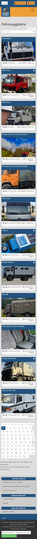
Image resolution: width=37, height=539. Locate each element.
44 (12, 442)
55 (28, 446)
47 (25, 442)
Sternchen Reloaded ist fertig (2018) (16, 486)
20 (11, 432)
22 (19, 432)
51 (12, 446)
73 (3, 456)
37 (16, 439)
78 (24, 456)
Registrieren (21, 3)
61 (20, 449)
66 (8, 453)
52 (16, 446)
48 (29, 442)
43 (8, 442)
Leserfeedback (8, 499)
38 (20, 439)
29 (16, 435)
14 (18, 428)
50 (8, 446)
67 (12, 453)
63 (28, 449)
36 (12, 439)
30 (20, 435)
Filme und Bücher (10, 490)
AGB (4, 518)
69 (20, 453)
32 (28, 435)
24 (27, 432)
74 (7, 456)
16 (26, 428)
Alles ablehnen (9, 532)
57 (3, 449)
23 (23, 432)
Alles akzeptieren (10, 536)
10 (3, 428)
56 (32, 446)
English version (8, 512)
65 (3, 453)
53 (20, 446)
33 (32, 435)
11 (7, 428)
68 (16, 453)
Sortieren (31, 28)
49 (4, 446)
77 (20, 456)
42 (3, 442)
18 (3, 432)
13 (14, 428)
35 (8, 439)
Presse (5, 503)
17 (30, 428)
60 (16, 449)
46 (21, 442)
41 (33, 439)
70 (25, 453)
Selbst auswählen (24, 532)
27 (7, 435)
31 (24, 435)
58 (7, 449)
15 (22, 428)
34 (3, 439)
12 (10, 428)
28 (12, 435)
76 (16, 456)
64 (33, 449)
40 (29, 439)
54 (24, 446)
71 (28, 453)
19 (7, 432)
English (4, 3)
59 (12, 449)
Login (31, 3)
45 (16, 442)
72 (32, 453)
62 (24, 449)
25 (32, 432)
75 (12, 456)
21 (15, 432)
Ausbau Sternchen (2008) (12, 482)
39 (24, 439)
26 (3, 435)
